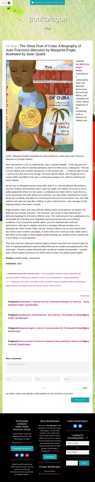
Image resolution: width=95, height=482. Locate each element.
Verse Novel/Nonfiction (54, 278)
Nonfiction (35, 278)
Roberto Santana (12, 286)
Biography (50, 274)
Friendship (48, 282)
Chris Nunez (25, 282)
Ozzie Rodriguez (80, 282)
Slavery (45, 286)
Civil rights (34, 282)
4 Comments (84, 296)
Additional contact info (22, 448)
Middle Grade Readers (22, 278)
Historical (56, 282)
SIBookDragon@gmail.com (50, 474)
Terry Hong (54, 451)
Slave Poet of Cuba (35, 286)
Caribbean (59, 274)
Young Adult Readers (71, 278)
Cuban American (75, 274)
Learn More (49, 457)
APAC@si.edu (27, 443)
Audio (43, 274)
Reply (86, 302)
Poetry (42, 278)
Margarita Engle (20, 156)
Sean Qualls (36, 235)
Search (84, 463)
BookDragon (47, 19)
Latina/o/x (9, 278)
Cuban (65, 274)
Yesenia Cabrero (55, 286)
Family (41, 282)
